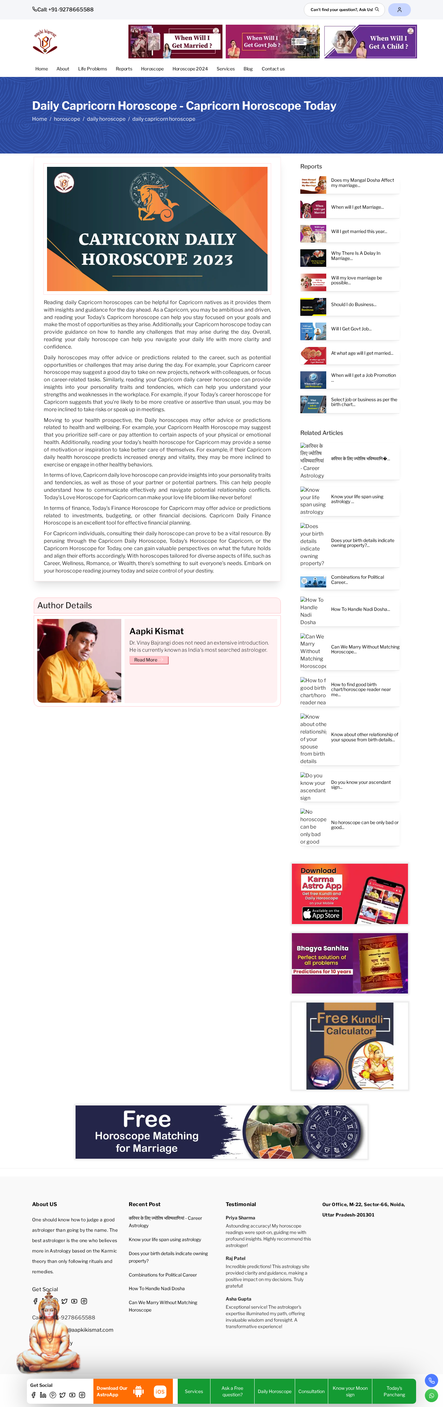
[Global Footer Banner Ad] (221, 1132)
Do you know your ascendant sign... (361, 784)
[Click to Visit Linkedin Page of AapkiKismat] (43, 1396)
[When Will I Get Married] (177, 41)
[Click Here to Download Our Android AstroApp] (138, 1391)
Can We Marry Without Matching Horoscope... (365, 649)
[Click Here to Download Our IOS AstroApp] (160, 1391)
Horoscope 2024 (190, 68)
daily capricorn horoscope (163, 119)
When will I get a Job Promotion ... (363, 377)
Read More (145, 659)
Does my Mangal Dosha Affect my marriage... (362, 182)
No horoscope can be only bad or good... (365, 825)
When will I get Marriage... (357, 207)
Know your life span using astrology (165, 1239)
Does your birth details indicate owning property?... (362, 542)
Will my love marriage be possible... (356, 280)
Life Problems (92, 68)
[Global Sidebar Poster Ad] (350, 1046)
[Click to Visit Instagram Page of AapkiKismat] (82, 1396)
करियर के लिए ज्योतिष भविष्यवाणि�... (360, 458)
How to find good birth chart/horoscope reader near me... (361, 689)
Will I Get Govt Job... (351, 328)
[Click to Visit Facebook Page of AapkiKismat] (33, 1396)
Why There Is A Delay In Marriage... (355, 255)
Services (226, 68)
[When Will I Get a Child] (371, 41)
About (62, 68)
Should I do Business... (354, 304)
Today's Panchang (394, 1391)
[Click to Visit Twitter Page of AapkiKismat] (62, 1396)
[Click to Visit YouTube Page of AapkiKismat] (72, 1396)
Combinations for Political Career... (357, 579)
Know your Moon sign (350, 1391)
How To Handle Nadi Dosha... (360, 609)
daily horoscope (106, 119)
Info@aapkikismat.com (86, 1330)
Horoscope (152, 68)
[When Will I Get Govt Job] (274, 41)
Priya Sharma (240, 1217)
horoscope (67, 119)
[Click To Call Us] (431, 1380)
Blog (248, 68)
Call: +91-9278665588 (65, 9)
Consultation (311, 1391)
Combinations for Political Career (163, 1274)
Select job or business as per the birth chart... (364, 402)
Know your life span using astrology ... (357, 499)
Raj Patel (235, 1258)
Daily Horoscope (275, 1391)
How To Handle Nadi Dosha (157, 1288)
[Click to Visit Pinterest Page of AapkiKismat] (53, 1396)
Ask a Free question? (232, 1391)
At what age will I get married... (362, 353)
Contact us (273, 68)
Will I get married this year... (359, 231)
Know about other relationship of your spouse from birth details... (364, 737)
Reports (124, 68)
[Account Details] (399, 9)
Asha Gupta (238, 1299)
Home (41, 68)
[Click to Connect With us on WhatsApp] (431, 1395)
